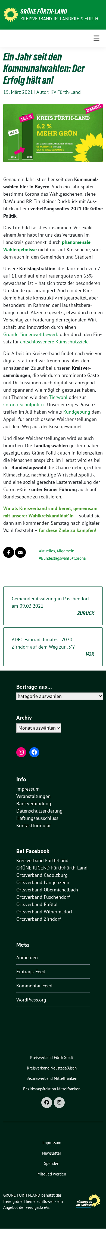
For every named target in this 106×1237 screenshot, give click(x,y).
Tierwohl (59, 397)
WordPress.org (31, 1000)
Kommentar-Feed (34, 985)
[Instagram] (59, 1102)
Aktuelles (47, 550)
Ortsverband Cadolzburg (42, 875)
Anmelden (27, 957)
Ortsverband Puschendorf (43, 897)
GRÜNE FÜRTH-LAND (43, 11)
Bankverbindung (33, 803)
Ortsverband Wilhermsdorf (44, 912)
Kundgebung (76, 412)
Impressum (28, 789)
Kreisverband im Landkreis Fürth (59, 19)
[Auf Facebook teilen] (8, 552)
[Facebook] (46, 1102)
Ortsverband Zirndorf (38, 919)
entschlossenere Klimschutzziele (54, 342)
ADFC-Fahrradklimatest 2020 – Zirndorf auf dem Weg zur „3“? (53, 646)
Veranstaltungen (33, 796)
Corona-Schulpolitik (24, 404)
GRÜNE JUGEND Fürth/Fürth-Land (52, 868)
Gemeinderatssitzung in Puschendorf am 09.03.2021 (53, 605)
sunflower (45, 1201)
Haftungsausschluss (37, 818)
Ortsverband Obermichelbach (47, 890)
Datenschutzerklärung (39, 811)
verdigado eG (37, 1207)
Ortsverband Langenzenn (42, 882)
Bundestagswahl (55, 558)
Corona (80, 558)
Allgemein (65, 550)
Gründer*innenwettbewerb (30, 334)
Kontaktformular (33, 825)
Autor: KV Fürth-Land (58, 92)
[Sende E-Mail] (20, 552)
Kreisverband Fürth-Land (42, 860)
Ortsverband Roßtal (37, 904)
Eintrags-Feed (30, 971)
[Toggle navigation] (96, 38)
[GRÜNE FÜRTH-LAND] (10, 14)
